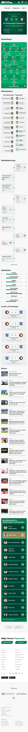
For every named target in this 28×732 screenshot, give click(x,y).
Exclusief (3, 657)
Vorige (9, 627)
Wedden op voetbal (5, 725)
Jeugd (2, 662)
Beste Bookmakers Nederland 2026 (5, 722)
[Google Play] (5, 677)
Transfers (3, 652)
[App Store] (12, 677)
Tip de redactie (7, 642)
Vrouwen (3, 669)
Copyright (3, 712)
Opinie (3, 655)
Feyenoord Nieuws (19, 724)
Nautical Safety (18, 721)
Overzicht (7, 8)
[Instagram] (5, 673)
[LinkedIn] (14, 673)
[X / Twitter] (8, 673)
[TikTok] (20, 673)
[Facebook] (2, 673)
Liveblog (17, 669)
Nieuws (3, 650)
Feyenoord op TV (4, 724)
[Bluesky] (11, 673)
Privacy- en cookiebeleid (6, 707)
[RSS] (22, 673)
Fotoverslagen (19, 659)
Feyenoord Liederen (19, 722)
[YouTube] (16, 673)
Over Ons (17, 667)
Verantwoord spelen (5, 711)
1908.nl (6, 2)
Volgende (18, 627)
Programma (16, 8)
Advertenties (18, 664)
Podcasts (17, 652)
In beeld (17, 662)
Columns (17, 650)
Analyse (3, 667)
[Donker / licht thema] (19, 2)
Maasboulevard (19, 655)
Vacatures (21, 642)
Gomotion (9, 715)
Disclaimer (3, 708)
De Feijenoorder (19, 657)
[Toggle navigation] (26, 2)
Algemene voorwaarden (6, 710)
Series (2, 664)
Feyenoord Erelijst (19, 725)
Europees (3, 659)
